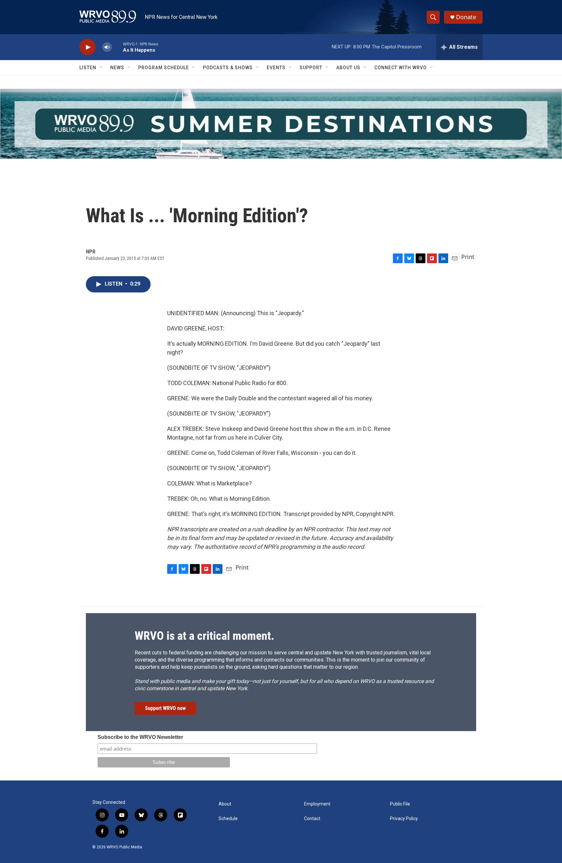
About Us (348, 67)
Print (468, 257)
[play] (87, 47)
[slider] (117, 47)
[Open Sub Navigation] (101, 67)
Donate (466, 17)
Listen (87, 67)
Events (276, 67)
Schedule (228, 818)
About (225, 804)
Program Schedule (163, 67)
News (117, 67)
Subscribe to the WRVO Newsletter (140, 737)
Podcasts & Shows (228, 67)
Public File (400, 804)
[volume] (107, 47)
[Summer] (281, 124)
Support (311, 67)
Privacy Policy (404, 818)
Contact (312, 818)
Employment (317, 804)
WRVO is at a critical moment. (204, 636)
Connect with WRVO (400, 67)
